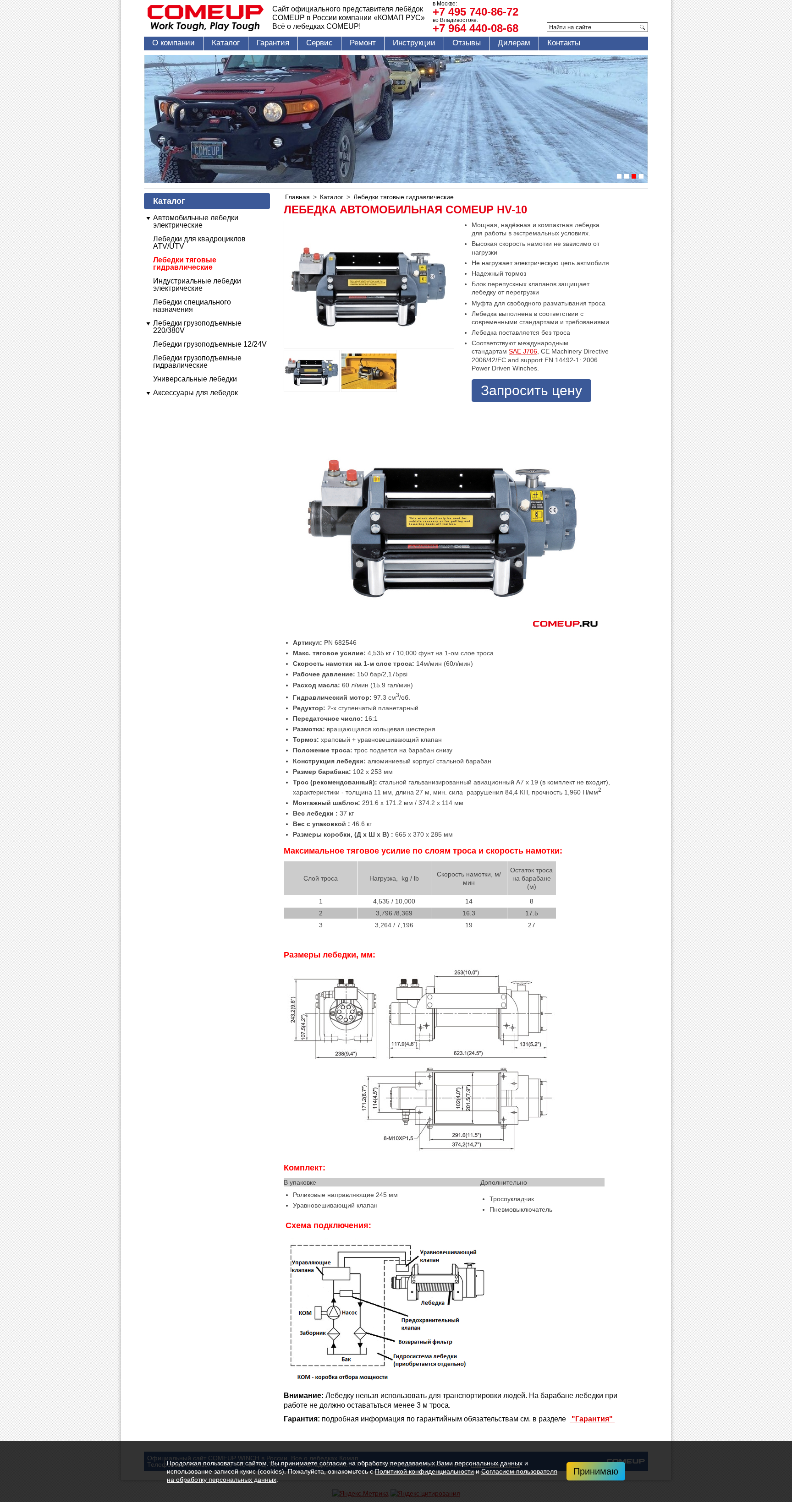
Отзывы (466, 42)
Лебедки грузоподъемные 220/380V (197, 326)
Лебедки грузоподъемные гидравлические (197, 361)
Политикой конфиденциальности (424, 1471)
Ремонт (363, 42)
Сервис (319, 42)
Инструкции (414, 42)
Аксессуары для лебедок (195, 393)
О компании (173, 42)
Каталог (226, 42)
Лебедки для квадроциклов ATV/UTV (199, 242)
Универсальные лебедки (195, 379)
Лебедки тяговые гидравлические (184, 263)
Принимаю (595, 1471)
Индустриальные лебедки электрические (197, 284)
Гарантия (273, 42)
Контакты (563, 42)
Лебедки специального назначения (192, 305)
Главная (297, 197)
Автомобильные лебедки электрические (195, 221)
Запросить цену (531, 390)
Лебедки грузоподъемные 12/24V (210, 344)
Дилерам (514, 42)
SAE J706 (523, 351)
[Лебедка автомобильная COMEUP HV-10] (312, 371)
